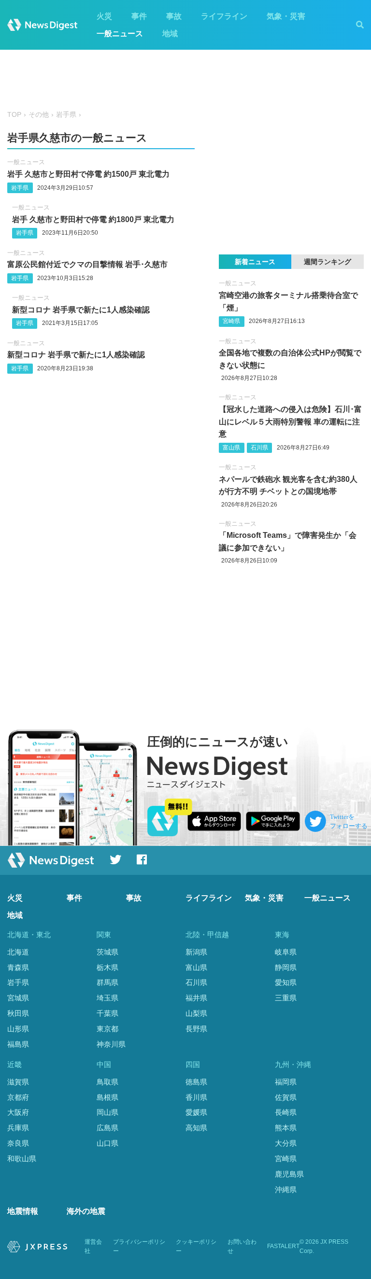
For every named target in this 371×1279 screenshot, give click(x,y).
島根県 (107, 1097)
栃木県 (107, 967)
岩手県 (66, 114)
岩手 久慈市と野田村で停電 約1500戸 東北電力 (88, 174)
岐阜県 (286, 952)
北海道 (18, 952)
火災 (104, 16)
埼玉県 (107, 998)
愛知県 (286, 982)
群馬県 (107, 982)
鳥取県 (107, 1082)
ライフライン (224, 16)
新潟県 (196, 952)
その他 (39, 114)
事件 (139, 16)
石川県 (259, 447)
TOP (14, 114)
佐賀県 (286, 1097)
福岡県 (286, 1082)
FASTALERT (283, 1246)
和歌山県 (21, 1158)
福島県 (18, 1044)
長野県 (196, 1029)
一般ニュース (120, 33)
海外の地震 (86, 1211)
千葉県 (107, 1013)
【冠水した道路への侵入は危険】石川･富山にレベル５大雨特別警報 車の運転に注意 (290, 421)
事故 (174, 16)
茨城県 (107, 952)
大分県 (286, 1143)
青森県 (18, 967)
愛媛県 (196, 1112)
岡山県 (107, 1112)
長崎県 (286, 1112)
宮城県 (18, 998)
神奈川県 (111, 1044)
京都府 (18, 1097)
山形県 (18, 1029)
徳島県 (196, 1082)
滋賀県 (18, 1082)
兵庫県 (18, 1128)
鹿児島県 (289, 1174)
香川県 (196, 1097)
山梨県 (196, 1013)
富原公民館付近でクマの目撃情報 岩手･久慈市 (87, 264)
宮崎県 (231, 321)
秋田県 (18, 1013)
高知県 (196, 1128)
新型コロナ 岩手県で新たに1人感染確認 (81, 310)
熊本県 (286, 1128)
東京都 (107, 1029)
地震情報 (22, 1211)
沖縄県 (286, 1189)
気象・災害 (286, 16)
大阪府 (18, 1112)
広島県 (107, 1128)
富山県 (231, 447)
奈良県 (18, 1143)
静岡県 (286, 967)
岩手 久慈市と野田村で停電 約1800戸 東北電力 (93, 219)
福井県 (196, 998)
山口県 (107, 1143)
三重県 (286, 998)
